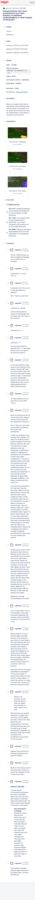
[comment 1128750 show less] (8, 360)
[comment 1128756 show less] (8, 250)
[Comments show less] (4, 243)
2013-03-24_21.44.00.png (17, 142)
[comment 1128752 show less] (8, 325)
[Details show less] (4, 60)
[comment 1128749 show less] (8, 394)
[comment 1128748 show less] (8, 410)
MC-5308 (21, 786)
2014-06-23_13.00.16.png (17, 191)
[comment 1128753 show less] (8, 303)
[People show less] (4, 27)
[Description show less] (4, 98)
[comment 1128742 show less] (8, 763)
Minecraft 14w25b (22, 92)
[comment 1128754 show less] (8, 283)
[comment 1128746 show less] (8, 606)
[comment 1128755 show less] (8, 268)
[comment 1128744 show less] (8, 692)
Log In (32, 2)
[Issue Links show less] (4, 200)
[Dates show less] (4, 41)
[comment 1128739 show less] (8, 863)
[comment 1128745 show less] (8, 629)
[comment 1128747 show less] (8, 545)
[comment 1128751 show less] (8, 338)
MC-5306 (23, 8)
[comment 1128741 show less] (8, 781)
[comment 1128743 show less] (8, 746)
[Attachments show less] (4, 121)
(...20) (8, 73)
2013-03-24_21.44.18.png (17, 166)
